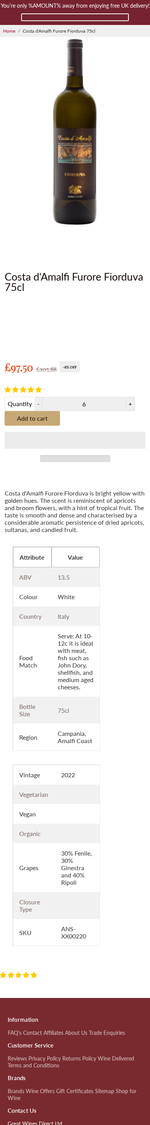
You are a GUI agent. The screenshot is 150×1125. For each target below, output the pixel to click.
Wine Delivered (116, 1059)
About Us (76, 1033)
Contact (32, 1033)
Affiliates (53, 1033)
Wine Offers (40, 1091)
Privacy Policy (44, 1059)
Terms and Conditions (33, 1065)
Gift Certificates (74, 1091)
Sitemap (104, 1091)
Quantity (20, 403)
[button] (24, 389)
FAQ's (15, 1033)
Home (9, 31)
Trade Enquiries (107, 1033)
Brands (16, 1091)
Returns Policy (79, 1059)
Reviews (17, 1059)
